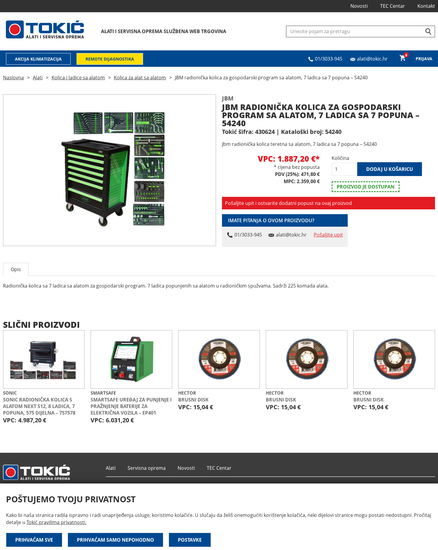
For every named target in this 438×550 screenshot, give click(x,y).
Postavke (190, 540)
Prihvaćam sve (34, 540)
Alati (38, 77)
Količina (340, 158)
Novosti (359, 6)
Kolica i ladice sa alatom (78, 77)
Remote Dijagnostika (110, 59)
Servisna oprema (147, 468)
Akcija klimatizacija (38, 59)
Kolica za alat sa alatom (140, 77)
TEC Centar (392, 6)
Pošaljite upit (328, 234)
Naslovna (13, 77)
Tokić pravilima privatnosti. (56, 522)
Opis (16, 269)
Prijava (424, 58)
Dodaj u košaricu (389, 169)
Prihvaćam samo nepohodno (115, 540)
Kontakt (426, 6)
